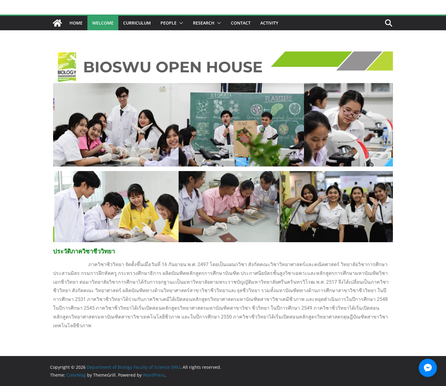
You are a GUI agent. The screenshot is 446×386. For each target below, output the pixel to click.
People (168, 23)
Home (76, 23)
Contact (241, 23)
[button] (180, 23)
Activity (269, 23)
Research (204, 23)
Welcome (102, 23)
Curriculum (137, 23)
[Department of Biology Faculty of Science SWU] (57, 23)
